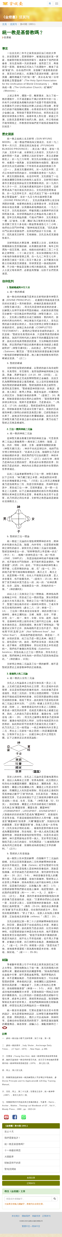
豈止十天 (9, 1131)
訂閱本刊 (31, 1183)
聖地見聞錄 (10, 1169)
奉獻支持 (36, 1216)
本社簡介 (16, 1216)
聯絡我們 (26, 1216)
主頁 (4, 24)
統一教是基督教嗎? (14, 1144)
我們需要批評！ (12, 1138)
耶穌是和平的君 (12, 1163)
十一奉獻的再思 (12, 1150)
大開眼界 (9, 1156)
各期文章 (31, 1178)
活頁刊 (13, 24)
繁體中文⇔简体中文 (31, 1226)
